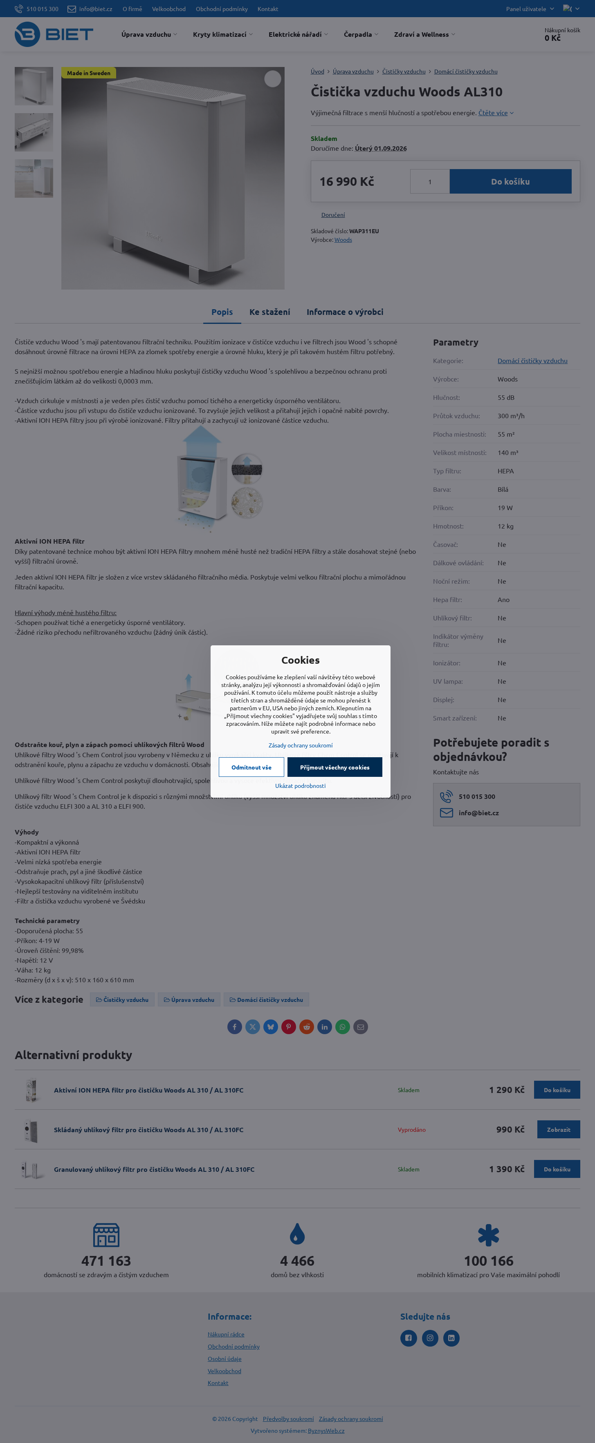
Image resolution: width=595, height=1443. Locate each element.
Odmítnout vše (251, 767)
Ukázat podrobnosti (300, 785)
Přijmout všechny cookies (335, 767)
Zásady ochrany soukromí (301, 745)
